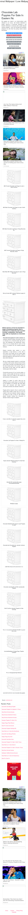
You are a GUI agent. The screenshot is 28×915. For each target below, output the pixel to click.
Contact (12, 910)
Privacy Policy (19, 910)
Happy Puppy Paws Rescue (8, 723)
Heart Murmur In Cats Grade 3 (9, 744)
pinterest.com (9, 700)
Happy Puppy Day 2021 (7, 736)
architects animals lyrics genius (14, 41)
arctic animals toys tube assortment (14, 39)
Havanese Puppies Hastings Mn (9, 728)
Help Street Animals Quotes (8, 712)
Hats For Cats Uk (6, 758)
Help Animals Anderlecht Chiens (9, 714)
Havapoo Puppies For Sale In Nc (9, 720)
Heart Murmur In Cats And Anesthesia (10, 731)
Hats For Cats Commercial (8, 725)
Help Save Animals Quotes (8, 750)
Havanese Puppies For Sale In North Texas (11, 742)
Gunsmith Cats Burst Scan (8, 739)
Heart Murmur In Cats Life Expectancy (10, 755)
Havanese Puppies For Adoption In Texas (11, 709)
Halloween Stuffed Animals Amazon (10, 753)
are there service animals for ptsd (14, 37)
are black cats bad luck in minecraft (14, 33)
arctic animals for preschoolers (14, 35)
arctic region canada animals (14, 48)
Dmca (6, 910)
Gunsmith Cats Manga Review (9, 734)
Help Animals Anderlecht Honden (9, 717)
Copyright (14, 912)
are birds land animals (14, 46)
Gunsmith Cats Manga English (9, 706)
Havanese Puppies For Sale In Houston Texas (12, 747)
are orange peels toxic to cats (14, 44)
